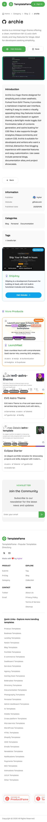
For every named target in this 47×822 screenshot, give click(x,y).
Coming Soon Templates (14, 676)
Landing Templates (12, 638)
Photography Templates (14, 695)
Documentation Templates (15, 690)
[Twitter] (4, 553)
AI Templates (9, 709)
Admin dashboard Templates (16, 704)
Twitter (5, 593)
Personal (14, 224)
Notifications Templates (14, 756)
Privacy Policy (32, 597)
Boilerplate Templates (13, 681)
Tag (27, 571)
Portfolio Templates (12, 652)
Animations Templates (13, 770)
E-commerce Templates (14, 657)
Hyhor (39, 197)
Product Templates (12, 629)
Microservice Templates (14, 723)
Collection (30, 580)
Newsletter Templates (13, 751)
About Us (29, 593)
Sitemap (29, 607)
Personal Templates (12, 699)
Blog (26, 14)
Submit (5, 571)
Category (6, 580)
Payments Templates (13, 761)
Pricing (5, 575)
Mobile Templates (11, 714)
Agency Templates (12, 671)
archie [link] (36, 14)
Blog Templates (10, 647)
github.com (37, 202)
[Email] (9, 553)
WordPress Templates (13, 728)
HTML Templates (11, 733)
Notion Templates (11, 643)
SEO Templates (10, 766)
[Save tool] (5, 321)
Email (4, 597)
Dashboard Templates (13, 661)
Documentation (27, 224)
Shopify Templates (12, 737)
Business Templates (12, 633)
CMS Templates (11, 742)
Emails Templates (11, 747)
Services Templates (12, 666)
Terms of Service (33, 602)
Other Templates (11, 780)
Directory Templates (13, 685)
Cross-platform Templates (15, 719)
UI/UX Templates (11, 775)
